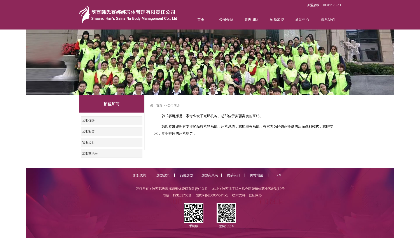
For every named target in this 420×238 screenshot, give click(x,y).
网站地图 (256, 175)
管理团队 (252, 19)
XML (279, 175)
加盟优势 (88, 120)
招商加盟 (277, 19)
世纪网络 (255, 195)
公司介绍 (226, 19)
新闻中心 (302, 19)
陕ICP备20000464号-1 (212, 195)
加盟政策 (88, 131)
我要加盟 (88, 142)
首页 (200, 19)
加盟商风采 (90, 153)
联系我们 (328, 19)
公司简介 (174, 105)
